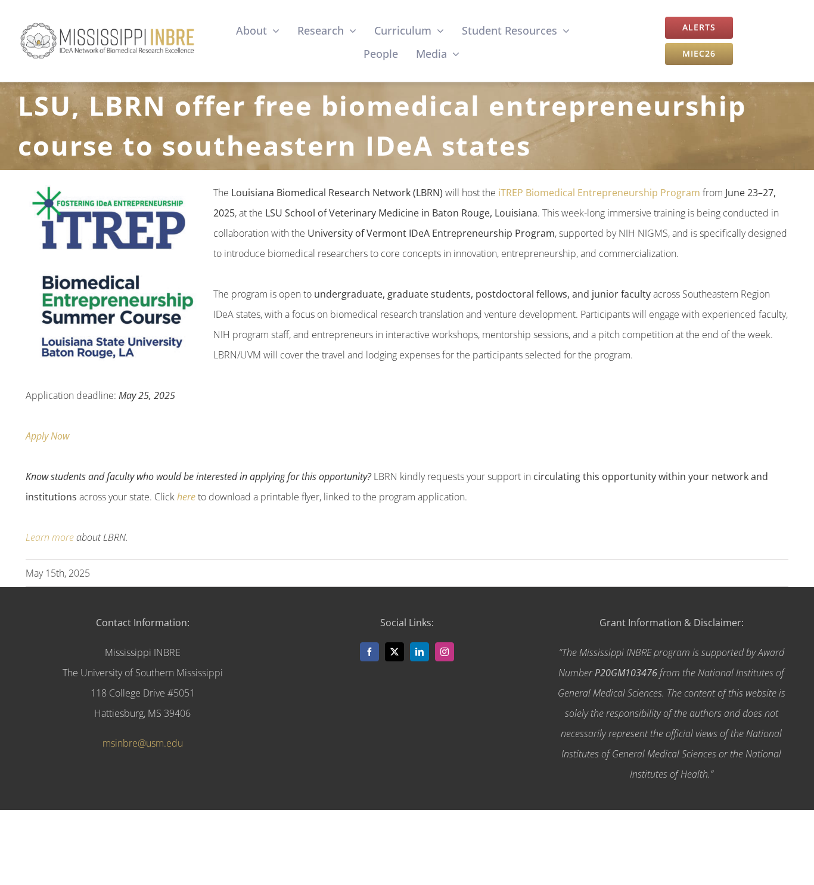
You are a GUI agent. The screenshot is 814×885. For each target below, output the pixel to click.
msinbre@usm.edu (142, 743)
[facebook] (369, 651)
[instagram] (444, 651)
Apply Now (47, 435)
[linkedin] (419, 651)
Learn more (50, 537)
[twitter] (394, 651)
